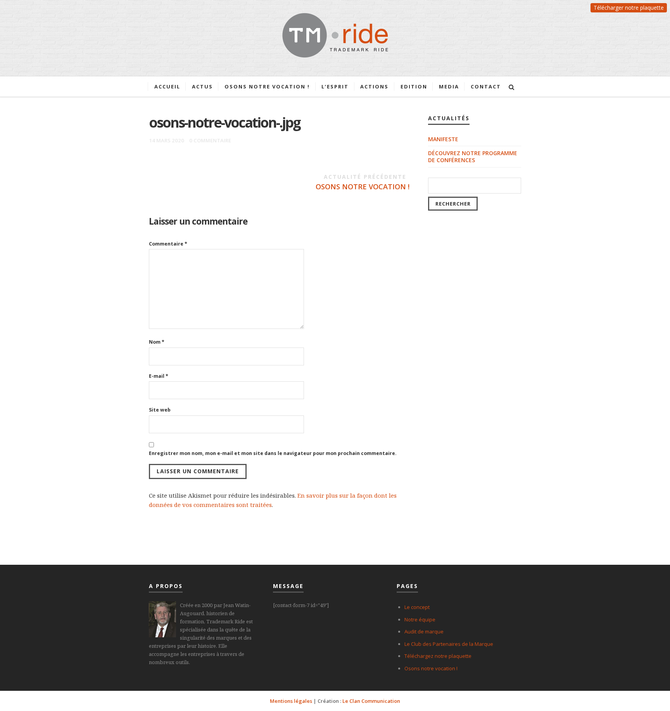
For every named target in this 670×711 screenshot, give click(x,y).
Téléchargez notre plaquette (437, 655)
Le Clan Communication (371, 700)
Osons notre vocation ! (267, 86)
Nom (156, 342)
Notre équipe (419, 619)
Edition (414, 86)
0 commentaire (210, 140)
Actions (374, 86)
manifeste (443, 139)
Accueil (167, 86)
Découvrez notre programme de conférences (472, 156)
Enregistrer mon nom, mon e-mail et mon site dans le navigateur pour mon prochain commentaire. (273, 453)
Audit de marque (424, 631)
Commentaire (168, 243)
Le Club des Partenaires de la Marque (448, 643)
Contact (486, 86)
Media (449, 86)
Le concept (417, 607)
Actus (202, 86)
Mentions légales (291, 700)
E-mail (158, 376)
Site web (160, 410)
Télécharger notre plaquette (629, 7)
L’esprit (335, 86)
